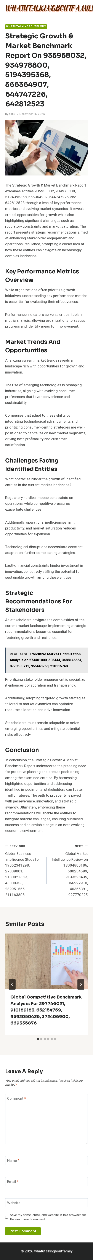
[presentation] (46, 961)
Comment (16, 1098)
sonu (12, 114)
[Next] (80, 984)
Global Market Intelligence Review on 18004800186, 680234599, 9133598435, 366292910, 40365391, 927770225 (70, 871)
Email (13, 1181)
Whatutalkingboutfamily (26, 26)
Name (13, 1160)
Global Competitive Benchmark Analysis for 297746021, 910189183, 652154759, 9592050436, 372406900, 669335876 (46, 1010)
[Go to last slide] (12, 984)
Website (13, 1203)
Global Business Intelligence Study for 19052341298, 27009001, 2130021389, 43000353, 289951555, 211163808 (22, 871)
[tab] (38, 1039)
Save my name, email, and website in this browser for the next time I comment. (48, 1217)
